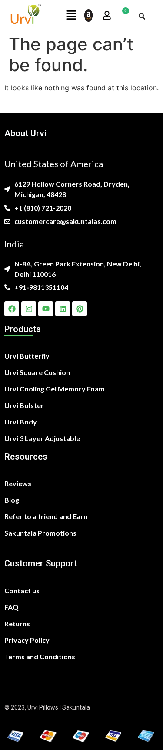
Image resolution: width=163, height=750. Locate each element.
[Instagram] (28, 308)
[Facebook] (11, 308)
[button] (71, 15)
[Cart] (122, 15)
